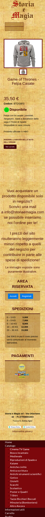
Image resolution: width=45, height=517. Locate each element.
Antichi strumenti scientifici (25, 474)
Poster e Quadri (19, 491)
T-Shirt (14, 495)
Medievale (16, 456)
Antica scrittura (19, 470)
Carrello (9, 513)
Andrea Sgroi (27, 421)
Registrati (26, 296)
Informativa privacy (22, 431)
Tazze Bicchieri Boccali (23, 498)
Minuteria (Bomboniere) (23, 502)
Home (8, 442)
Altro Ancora (17, 505)
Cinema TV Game (19, 449)
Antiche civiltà (18, 466)
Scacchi (14, 484)
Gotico (14, 477)
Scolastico (16, 488)
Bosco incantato (19, 452)
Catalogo (10, 445)
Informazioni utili (15, 509)
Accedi (13, 296)
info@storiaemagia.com (24, 212)
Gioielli (14, 481)
